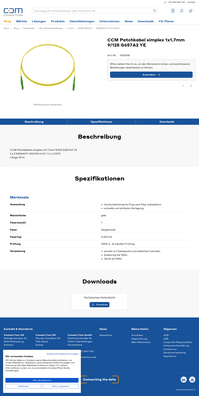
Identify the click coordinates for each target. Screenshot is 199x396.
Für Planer (166, 21)
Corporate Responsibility (177, 342)
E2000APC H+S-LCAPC (108, 28)
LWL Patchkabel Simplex (51, 28)
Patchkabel (28, 28)
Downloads (146, 21)
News (129, 21)
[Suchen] (154, 11)
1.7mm (70, 28)
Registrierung (139, 338)
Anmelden (137, 335)
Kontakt (191, 2)
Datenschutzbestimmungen (63, 353)
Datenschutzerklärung (176, 345)
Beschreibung (34, 121)
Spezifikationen (101, 121)
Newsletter (106, 335)
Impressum (169, 356)
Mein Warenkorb (140, 342)
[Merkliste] (190, 11)
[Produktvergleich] (181, 11)
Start (6, 28)
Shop (7, 21)
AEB (165, 338)
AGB (166, 335)
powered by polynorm (185, 390)
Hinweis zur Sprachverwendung (174, 351)
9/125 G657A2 (85, 28)
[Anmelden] (172, 11)
